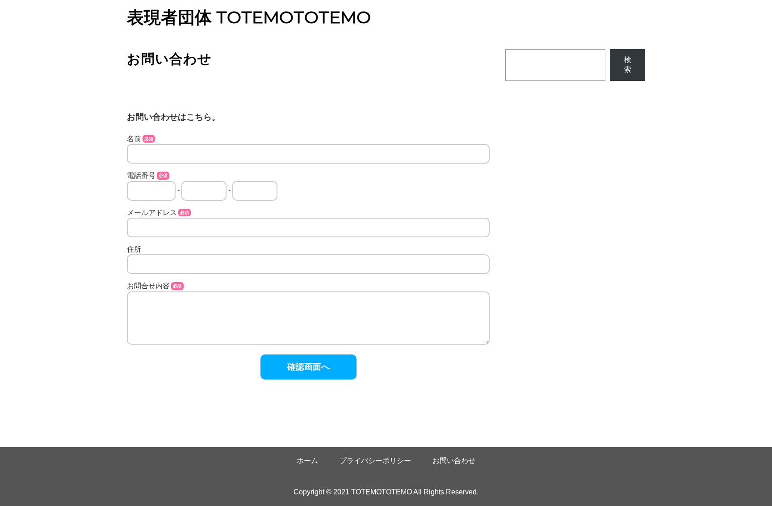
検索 (627, 64)
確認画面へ (308, 366)
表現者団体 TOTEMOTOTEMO (249, 17)
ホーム (307, 460)
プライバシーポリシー (375, 460)
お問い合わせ (453, 460)
